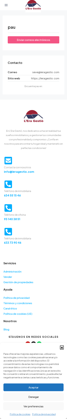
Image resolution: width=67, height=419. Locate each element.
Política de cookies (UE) (17, 313)
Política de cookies (20, 414)
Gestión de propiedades (18, 282)
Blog (6, 329)
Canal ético (10, 308)
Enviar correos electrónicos (33, 39)
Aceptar (33, 387)
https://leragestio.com (45, 78)
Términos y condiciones (17, 303)
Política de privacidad (44, 414)
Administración (12, 271)
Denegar (33, 396)
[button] (62, 347)
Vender (7, 276)
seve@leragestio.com (45, 72)
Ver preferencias (33, 406)
